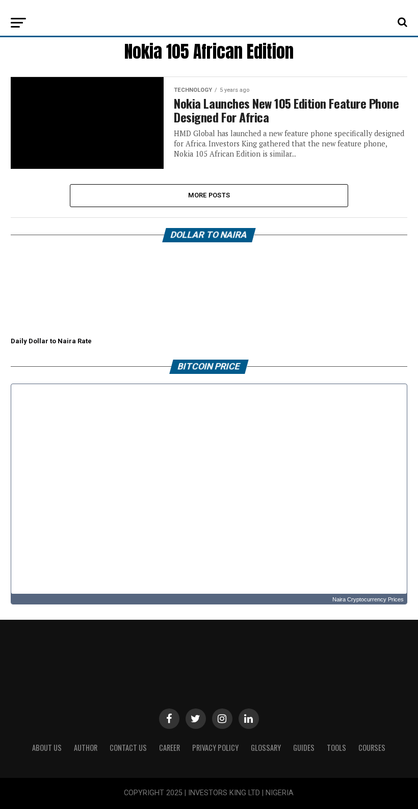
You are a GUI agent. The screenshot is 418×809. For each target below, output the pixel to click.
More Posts (209, 195)
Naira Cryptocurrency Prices (368, 599)
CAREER (169, 747)
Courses (371, 747)
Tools (336, 747)
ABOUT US (47, 747)
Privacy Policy (215, 747)
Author (85, 747)
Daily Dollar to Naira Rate (51, 341)
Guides (304, 747)
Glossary (266, 747)
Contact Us (128, 747)
